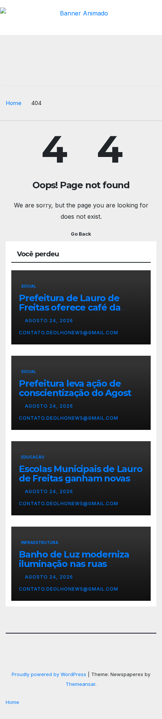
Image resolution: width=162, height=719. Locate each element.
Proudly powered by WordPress (50, 674)
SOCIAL (28, 286)
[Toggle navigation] (150, 76)
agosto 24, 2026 (50, 320)
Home (13, 103)
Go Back (81, 234)
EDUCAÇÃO (32, 457)
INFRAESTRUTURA (39, 542)
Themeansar (80, 684)
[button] (123, 75)
